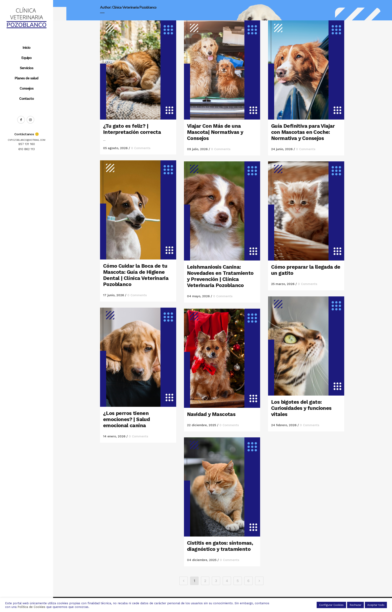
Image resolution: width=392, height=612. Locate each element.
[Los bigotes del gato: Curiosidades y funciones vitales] (306, 346)
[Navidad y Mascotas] (222, 358)
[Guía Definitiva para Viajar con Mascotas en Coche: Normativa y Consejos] (306, 70)
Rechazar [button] (355, 604)
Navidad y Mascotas (211, 414)
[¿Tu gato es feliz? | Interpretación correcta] (138, 70)
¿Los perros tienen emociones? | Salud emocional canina (126, 419)
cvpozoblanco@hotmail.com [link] (26, 140)
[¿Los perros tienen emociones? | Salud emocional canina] (138, 357)
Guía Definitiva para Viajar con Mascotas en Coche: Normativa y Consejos (303, 132)
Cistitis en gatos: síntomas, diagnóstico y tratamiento (220, 546)
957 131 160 (26, 144)
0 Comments (140, 148)
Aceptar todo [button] (375, 604)
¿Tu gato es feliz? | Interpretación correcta (132, 129)
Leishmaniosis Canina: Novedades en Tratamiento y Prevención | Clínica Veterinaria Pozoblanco (220, 276)
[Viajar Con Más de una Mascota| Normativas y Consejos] (222, 70)
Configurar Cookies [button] (331, 604)
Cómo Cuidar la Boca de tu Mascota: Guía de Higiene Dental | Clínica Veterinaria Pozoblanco (135, 275)
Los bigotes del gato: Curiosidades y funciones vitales (301, 408)
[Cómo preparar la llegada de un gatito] (306, 211)
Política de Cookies (31, 607)
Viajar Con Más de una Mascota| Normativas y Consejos (215, 132)
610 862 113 (26, 149)
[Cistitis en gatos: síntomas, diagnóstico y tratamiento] (222, 487)
